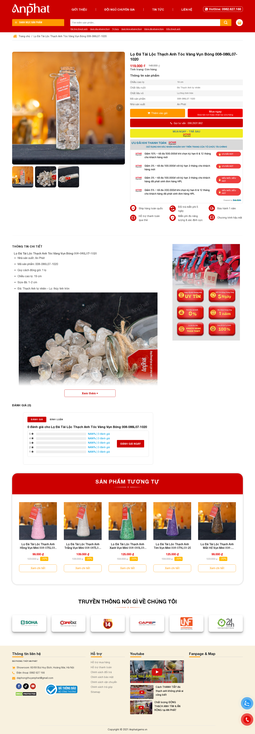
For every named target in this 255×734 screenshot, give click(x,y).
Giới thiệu (79, 9)
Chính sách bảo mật (102, 677)
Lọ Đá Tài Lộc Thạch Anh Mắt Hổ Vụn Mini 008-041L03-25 (217, 546)
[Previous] (12, 540)
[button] (119, 107)
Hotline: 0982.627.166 (225, 9)
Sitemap (95, 692)
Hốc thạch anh (173, 29)
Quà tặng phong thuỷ (131, 29)
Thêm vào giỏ (159, 113)
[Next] (242, 540)
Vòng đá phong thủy (154, 29)
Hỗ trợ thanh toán (101, 667)
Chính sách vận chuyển (104, 682)
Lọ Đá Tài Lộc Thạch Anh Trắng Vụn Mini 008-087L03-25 (82, 546)
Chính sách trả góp (102, 687)
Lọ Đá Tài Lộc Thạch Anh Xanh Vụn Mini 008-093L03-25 (127, 546)
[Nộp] (225, 22)
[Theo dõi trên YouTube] (33, 686)
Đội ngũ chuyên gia (119, 9)
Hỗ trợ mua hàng (100, 662)
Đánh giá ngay (130, 443)
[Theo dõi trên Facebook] (19, 686)
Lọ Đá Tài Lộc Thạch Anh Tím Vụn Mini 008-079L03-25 (172, 545)
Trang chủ (24, 36)
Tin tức (158, 9)
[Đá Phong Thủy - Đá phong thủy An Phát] (31, 9)
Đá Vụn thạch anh (79, 29)
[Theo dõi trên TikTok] (26, 686)
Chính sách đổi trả (101, 672)
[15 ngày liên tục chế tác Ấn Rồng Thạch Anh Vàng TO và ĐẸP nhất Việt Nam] (157, 671)
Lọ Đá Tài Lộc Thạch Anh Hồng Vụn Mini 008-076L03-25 (38, 546)
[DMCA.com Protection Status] (25, 693)
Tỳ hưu (115, 29)
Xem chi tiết (38, 568)
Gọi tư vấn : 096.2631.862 (188, 123)
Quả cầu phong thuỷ (100, 29)
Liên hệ (186, 9)
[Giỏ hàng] (239, 22)
